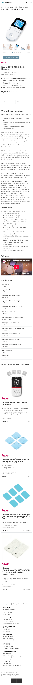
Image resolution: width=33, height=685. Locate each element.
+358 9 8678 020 (7, 619)
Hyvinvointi (9, 7)
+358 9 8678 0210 (8, 638)
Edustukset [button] (27, 604)
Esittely (5, 102)
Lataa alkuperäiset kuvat (11, 57)
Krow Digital (13, 675)
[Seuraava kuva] (29, 52)
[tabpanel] (16, 30)
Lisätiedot (20, 102)
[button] (19, 681)
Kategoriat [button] (16, 604)
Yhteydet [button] (6, 604)
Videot (12, 102)
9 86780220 (9, 663)
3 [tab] (16, 52)
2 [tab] (14, 52)
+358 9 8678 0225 (8, 646)
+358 (4, 663)
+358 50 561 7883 (8, 655)
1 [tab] (12, 52)
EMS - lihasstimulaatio (21, 7)
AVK (2, 7)
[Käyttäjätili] (26, 2)
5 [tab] (20, 52)
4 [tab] (18, 52)
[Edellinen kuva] (4, 52)
